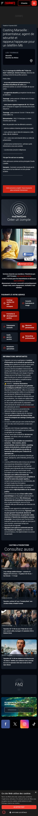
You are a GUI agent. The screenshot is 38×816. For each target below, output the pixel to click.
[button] (19, 812)
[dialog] (19, 803)
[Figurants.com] (10, 3)
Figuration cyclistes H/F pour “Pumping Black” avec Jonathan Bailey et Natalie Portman (17, 602)
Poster (30, 259)
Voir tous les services (24, 276)
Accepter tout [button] (19, 807)
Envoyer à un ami (27, 264)
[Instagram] (24, 724)
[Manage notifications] (3, 812)
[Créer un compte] (19, 212)
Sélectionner (12, 710)
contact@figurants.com (27, 407)
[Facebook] (5, 724)
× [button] (35, 792)
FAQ (19, 684)
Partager (30, 254)
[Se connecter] (34, 3)
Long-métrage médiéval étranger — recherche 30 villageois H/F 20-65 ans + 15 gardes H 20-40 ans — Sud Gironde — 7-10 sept (18, 574)
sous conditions (19, 281)
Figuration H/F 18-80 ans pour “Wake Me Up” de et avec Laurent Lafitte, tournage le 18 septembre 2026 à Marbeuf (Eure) (18, 631)
